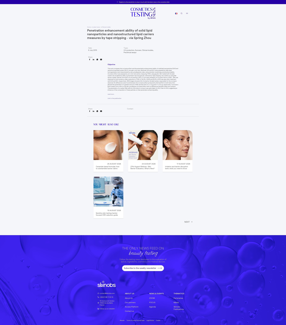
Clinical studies (147, 50)
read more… (111, 94)
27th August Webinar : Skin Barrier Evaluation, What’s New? (142, 167)
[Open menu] (187, 13)
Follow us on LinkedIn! (107, 309)
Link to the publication (114, 98)
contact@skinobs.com (107, 293)
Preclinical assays (130, 52)
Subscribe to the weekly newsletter (140, 268)
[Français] (176, 13)
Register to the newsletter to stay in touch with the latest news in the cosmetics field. (144, 2)
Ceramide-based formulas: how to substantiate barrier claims (107, 167)
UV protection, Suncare (132, 50)
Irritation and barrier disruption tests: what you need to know (176, 167)
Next (187, 222)
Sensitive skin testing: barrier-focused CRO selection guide (107, 214)
